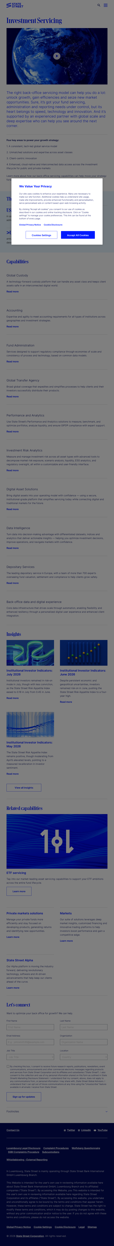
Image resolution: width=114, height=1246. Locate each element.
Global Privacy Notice (30, 224)
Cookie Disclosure (53, 224)
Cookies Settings (41, 235)
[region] (57, 211)
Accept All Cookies (78, 235)
